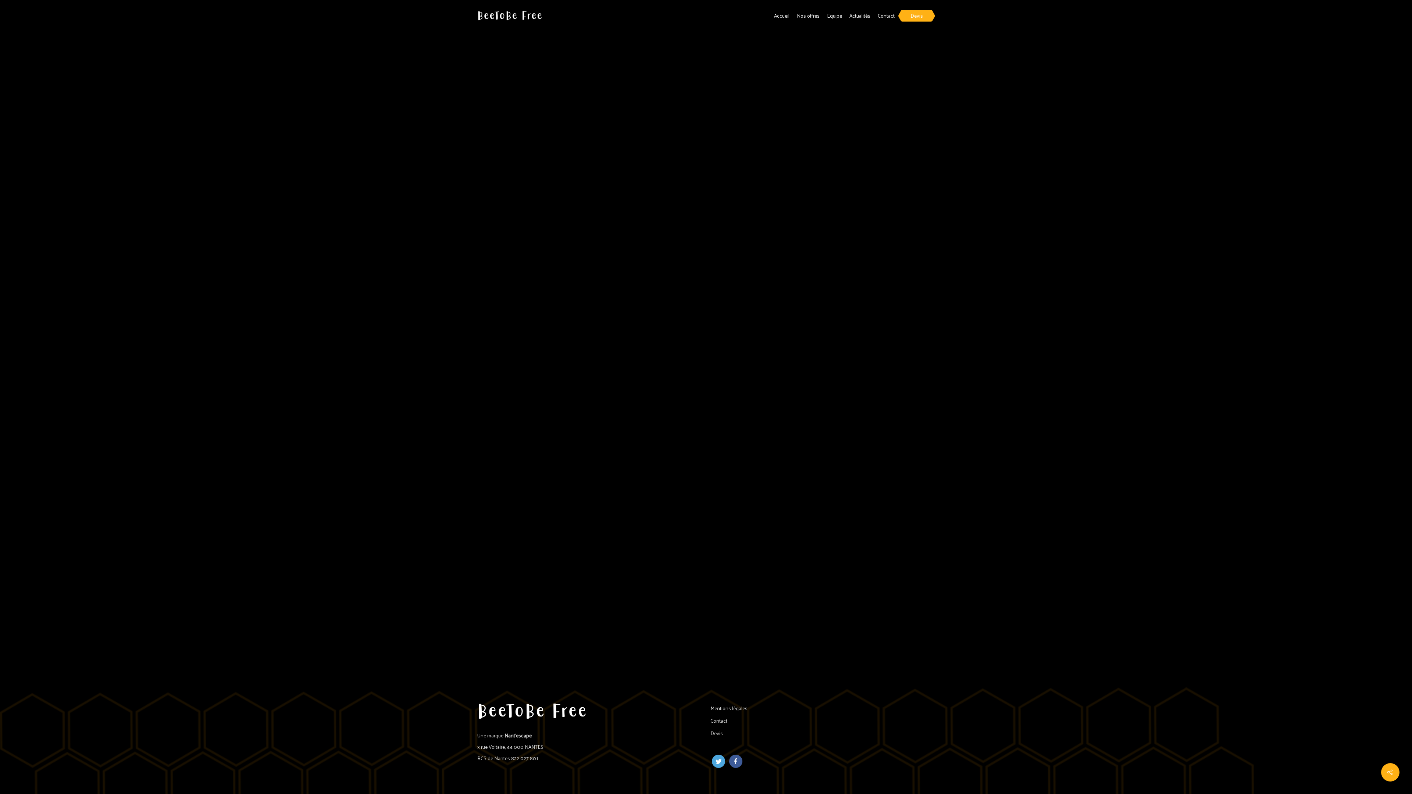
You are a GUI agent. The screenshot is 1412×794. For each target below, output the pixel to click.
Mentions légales (729, 708)
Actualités (859, 15)
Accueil (781, 15)
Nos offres (808, 15)
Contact (886, 15)
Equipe (834, 15)
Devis (916, 15)
